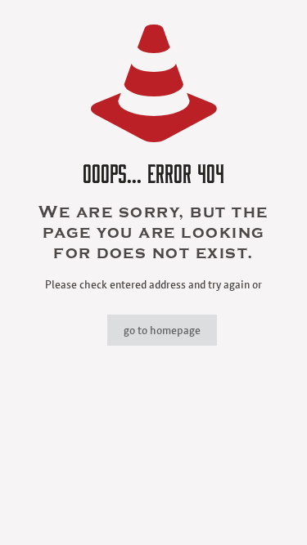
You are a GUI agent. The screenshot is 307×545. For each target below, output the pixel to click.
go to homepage (162, 330)
